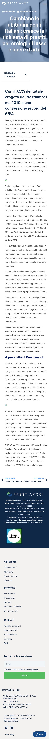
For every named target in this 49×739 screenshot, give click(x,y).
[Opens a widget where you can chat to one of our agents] (39, 734)
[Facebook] (6, 728)
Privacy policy (32, 670)
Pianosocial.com (11, 721)
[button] (26, 75)
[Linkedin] (12, 728)
